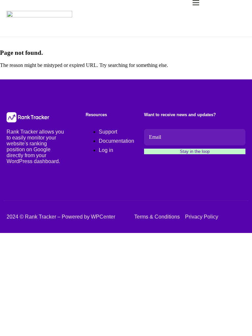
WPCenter (103, 217)
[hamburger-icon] (196, 2)
